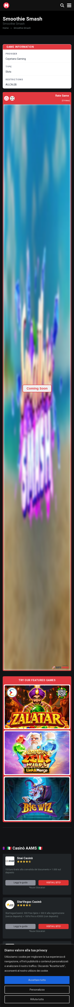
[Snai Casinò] (9, 864)
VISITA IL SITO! (53, 882)
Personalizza (37, 989)
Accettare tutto (37, 980)
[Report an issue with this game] (6, 98)
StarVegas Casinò (29, 901)
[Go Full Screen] (12, 98)
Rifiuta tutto (37, 999)
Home (6, 28)
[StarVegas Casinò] (9, 908)
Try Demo (37, 706)
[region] (37, 975)
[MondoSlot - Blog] (6, 5)
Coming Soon (37, 388)
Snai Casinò (25, 858)
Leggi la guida (20, 882)
